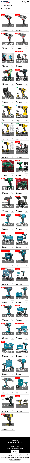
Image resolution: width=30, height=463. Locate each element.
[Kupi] (12, 29)
